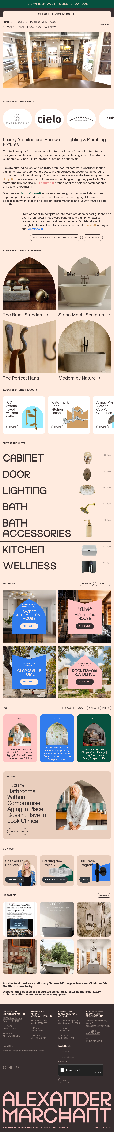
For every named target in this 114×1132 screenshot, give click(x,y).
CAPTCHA (62, 1061)
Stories (92, 708)
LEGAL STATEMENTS (103, 1127)
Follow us (104, 895)
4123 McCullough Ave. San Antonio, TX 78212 (69, 1022)
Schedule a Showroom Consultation (55, 237)
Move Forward (111, 119)
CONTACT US (92, 237)
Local (80, 708)
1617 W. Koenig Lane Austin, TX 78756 (12, 1020)
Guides (68, 708)
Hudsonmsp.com (61, 1127)
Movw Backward (3, 119)
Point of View (29, 193)
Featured (45, 183)
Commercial (103, 584)
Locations (33, 229)
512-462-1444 (9, 1028)
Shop (6, 179)
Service (88, 225)
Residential (86, 584)
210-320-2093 (65, 1030)
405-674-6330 (93, 1033)
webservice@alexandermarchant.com (23, 1050)
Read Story (17, 831)
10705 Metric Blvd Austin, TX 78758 (39, 1022)
